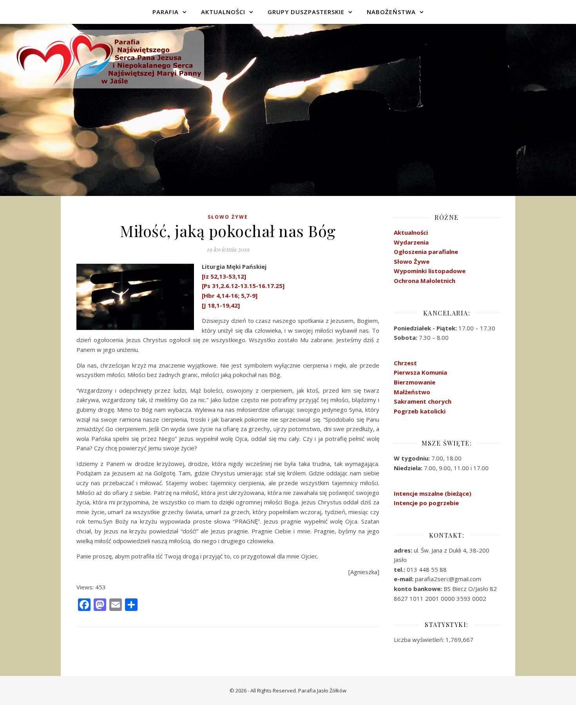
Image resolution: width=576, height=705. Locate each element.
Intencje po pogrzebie (426, 503)
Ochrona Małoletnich (424, 281)
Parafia (165, 12)
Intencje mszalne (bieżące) (432, 493)
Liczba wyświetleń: (420, 639)
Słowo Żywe (228, 217)
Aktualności (223, 12)
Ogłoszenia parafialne (426, 252)
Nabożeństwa (391, 12)
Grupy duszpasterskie (306, 12)
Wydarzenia (411, 242)
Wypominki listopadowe (430, 271)
